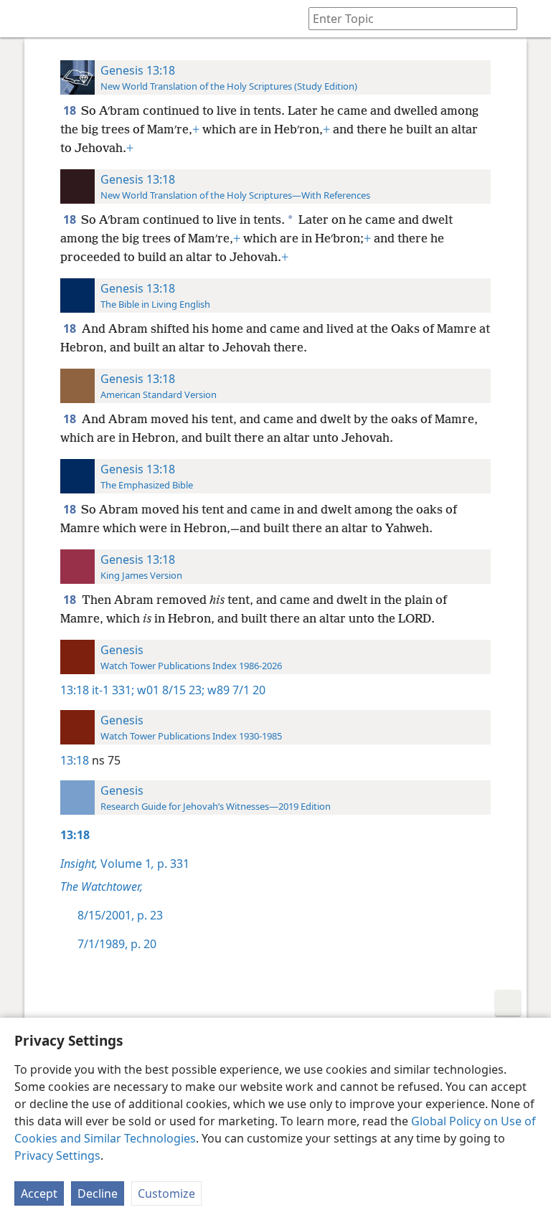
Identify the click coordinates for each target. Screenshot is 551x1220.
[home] (21, 18)
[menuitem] (21, 18)
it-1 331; (113, 690)
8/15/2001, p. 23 (120, 915)
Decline (97, 1193)
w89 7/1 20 (234, 690)
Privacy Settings (57, 1155)
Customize (166, 1193)
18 (70, 110)
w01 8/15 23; (169, 690)
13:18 (74, 690)
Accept (39, 1193)
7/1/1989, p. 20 (116, 944)
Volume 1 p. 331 (124, 863)
